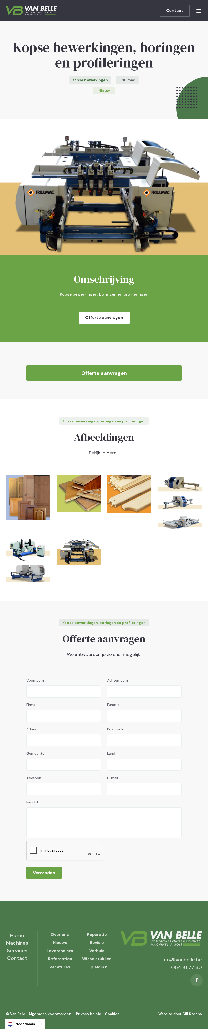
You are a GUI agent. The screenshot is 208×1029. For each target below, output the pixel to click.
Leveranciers (60, 950)
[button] (199, 10)
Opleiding (97, 967)
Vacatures (59, 967)
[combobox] (25, 1024)
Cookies (112, 1013)
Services (17, 950)
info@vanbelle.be (181, 959)
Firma (31, 704)
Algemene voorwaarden (49, 1013)
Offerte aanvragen (104, 317)
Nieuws (60, 942)
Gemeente (35, 753)
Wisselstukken (97, 958)
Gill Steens (192, 1013)
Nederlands (25, 1024)
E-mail (112, 778)
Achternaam (117, 680)
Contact (174, 10)
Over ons (60, 934)
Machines (17, 943)
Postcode (115, 729)
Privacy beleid (88, 1013)
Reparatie (97, 934)
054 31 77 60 (186, 967)
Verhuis (97, 950)
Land (111, 753)
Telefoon (33, 778)
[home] (31, 10)
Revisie (97, 942)
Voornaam (35, 680)
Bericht (32, 802)
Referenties (60, 958)
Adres (31, 729)
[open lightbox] (28, 497)
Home (17, 935)
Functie (113, 704)
